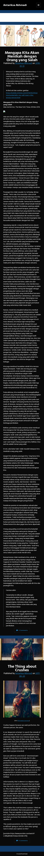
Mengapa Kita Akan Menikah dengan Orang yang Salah (22, 36)
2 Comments (23, 630)
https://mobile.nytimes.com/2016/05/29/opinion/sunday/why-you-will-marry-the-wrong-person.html (22, 95)
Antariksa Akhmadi (15, 5)
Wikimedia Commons (23, 721)
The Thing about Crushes (22, 649)
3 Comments (23, 840)
